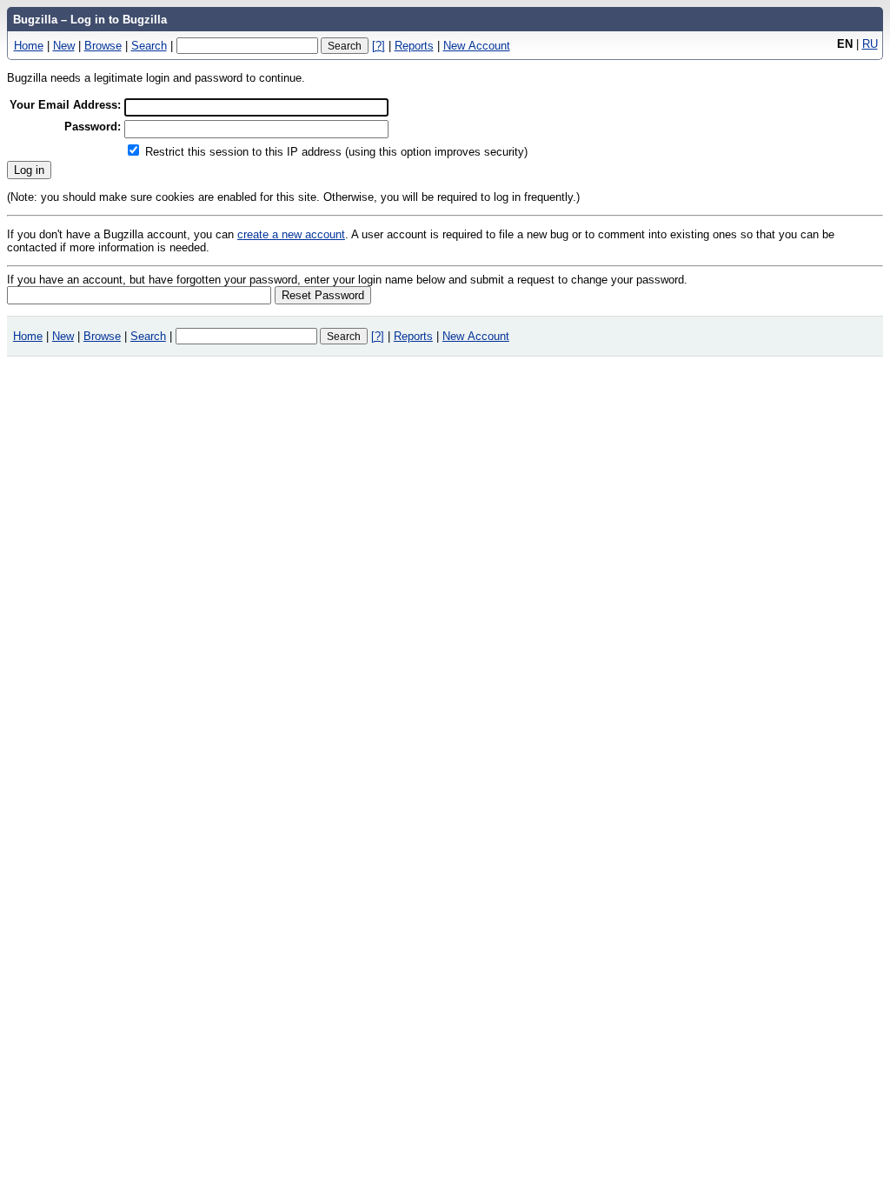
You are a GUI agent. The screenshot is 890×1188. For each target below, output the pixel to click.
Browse (103, 45)
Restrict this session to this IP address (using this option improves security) (336, 151)
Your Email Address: (65, 104)
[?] (378, 45)
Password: (92, 126)
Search (149, 45)
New (64, 45)
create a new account (291, 234)
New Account (476, 45)
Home (28, 45)
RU (870, 43)
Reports (414, 45)
